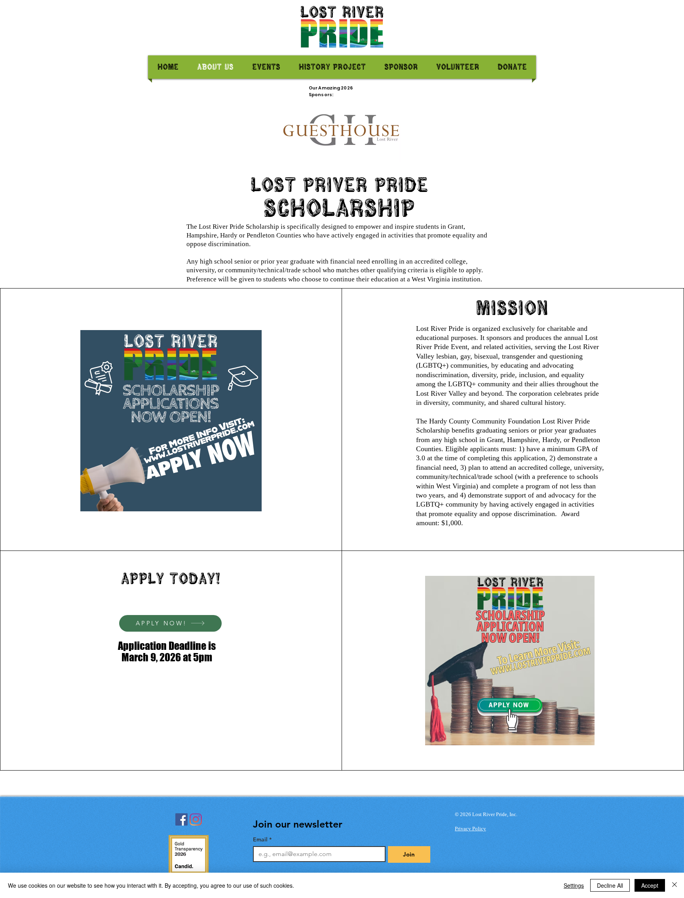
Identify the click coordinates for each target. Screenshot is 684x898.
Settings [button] (574, 885)
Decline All (610, 885)
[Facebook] (181, 819)
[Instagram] (196, 819)
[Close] (674, 885)
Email (262, 839)
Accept (649, 885)
